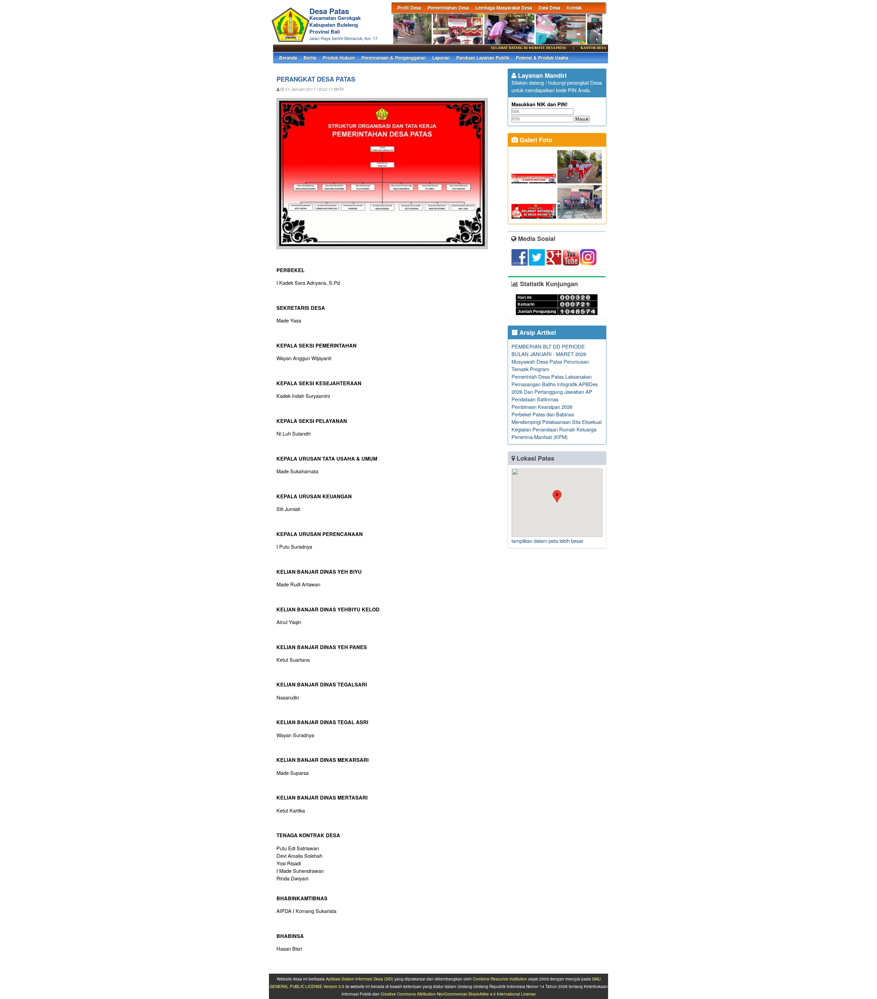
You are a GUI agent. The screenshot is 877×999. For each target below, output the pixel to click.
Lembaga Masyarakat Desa (503, 7)
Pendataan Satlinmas (534, 399)
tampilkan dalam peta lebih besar (547, 540)
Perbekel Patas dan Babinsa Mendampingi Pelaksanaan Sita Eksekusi (556, 418)
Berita (310, 57)
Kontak (574, 7)
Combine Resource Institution (500, 979)
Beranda (288, 57)
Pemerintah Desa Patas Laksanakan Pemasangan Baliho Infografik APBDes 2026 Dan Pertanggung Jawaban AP (554, 384)
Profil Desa (409, 7)
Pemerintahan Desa (448, 7)
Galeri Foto (535, 139)
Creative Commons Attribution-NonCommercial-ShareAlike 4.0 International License (458, 994)
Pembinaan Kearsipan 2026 (541, 406)
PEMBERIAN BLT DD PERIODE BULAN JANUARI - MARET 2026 (548, 350)
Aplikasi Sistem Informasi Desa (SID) (359, 979)
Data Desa (549, 7)
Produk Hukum (339, 57)
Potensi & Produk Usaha (542, 57)
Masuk (582, 119)
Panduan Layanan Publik (482, 57)
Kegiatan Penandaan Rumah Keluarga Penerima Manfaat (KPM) (553, 433)
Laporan (441, 57)
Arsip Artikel (537, 332)
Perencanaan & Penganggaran (393, 57)
